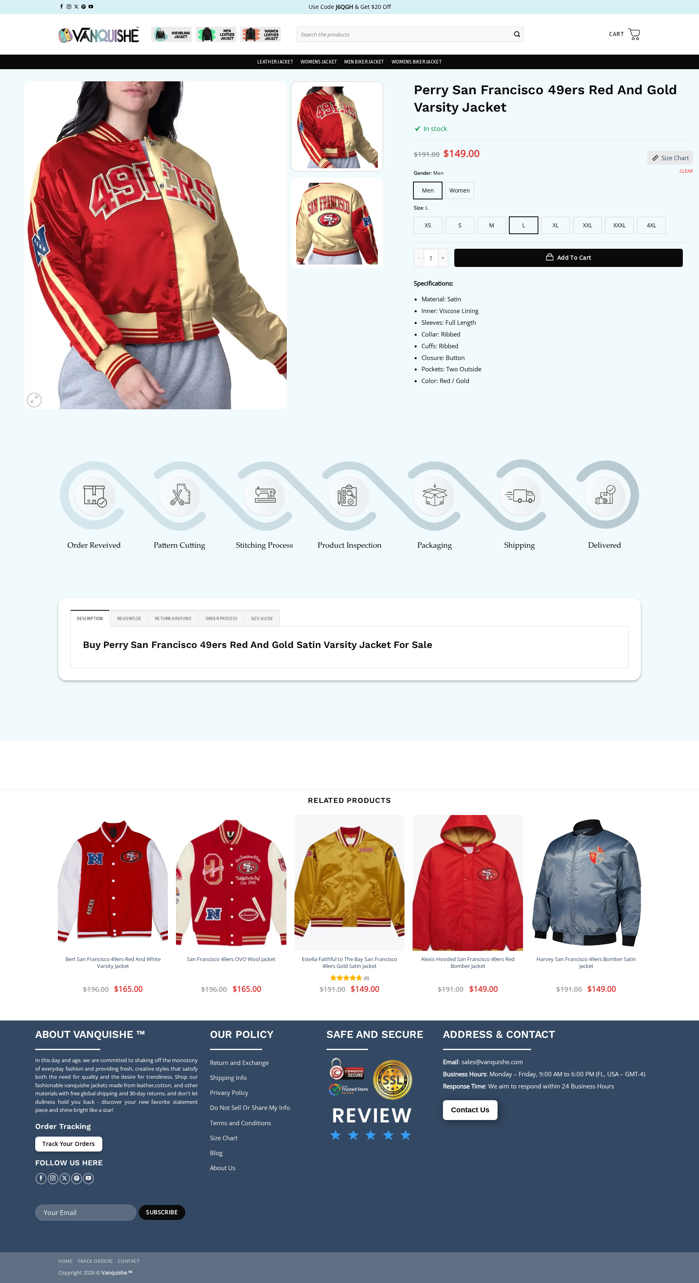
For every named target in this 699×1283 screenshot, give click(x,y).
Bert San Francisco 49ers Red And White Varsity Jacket (113, 963)
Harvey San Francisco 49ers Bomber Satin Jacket (586, 963)
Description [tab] (90, 618)
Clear (686, 171)
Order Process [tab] (221, 618)
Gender (422, 173)
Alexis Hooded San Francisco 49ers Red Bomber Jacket (468, 963)
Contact (129, 1261)
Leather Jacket (275, 62)
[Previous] (39, 245)
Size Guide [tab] (262, 618)
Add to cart (574, 257)
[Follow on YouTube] (91, 6)
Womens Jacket (319, 62)
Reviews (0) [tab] (129, 618)
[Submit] (517, 34)
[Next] (271, 245)
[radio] (428, 190)
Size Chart (675, 158)
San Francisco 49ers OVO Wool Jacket (231, 959)
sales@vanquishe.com (492, 1062)
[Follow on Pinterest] (83, 6)
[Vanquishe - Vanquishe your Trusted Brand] (98, 34)
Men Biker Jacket (364, 62)
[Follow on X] (76, 6)
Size (418, 208)
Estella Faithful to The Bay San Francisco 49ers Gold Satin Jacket (349, 963)
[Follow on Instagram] (69, 6)
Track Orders (95, 1261)
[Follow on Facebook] (61, 6)
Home (65, 1261)
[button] (625, 34)
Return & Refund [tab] (173, 618)
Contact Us (470, 1110)
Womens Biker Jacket (417, 62)
